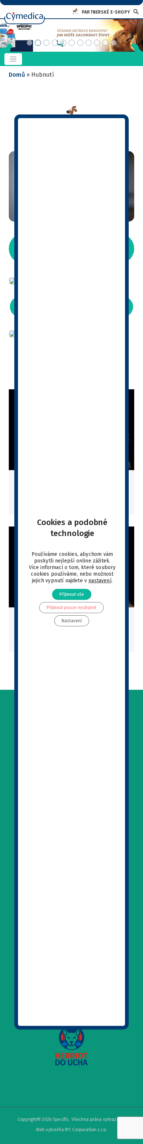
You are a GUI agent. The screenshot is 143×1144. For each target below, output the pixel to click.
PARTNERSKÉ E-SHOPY (106, 12)
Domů (17, 74)
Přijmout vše (71, 594)
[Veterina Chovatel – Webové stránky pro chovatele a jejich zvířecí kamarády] (24, 12)
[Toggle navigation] (13, 59)
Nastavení (72, 620)
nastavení (99, 581)
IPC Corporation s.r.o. (86, 1129)
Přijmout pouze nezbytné (71, 607)
